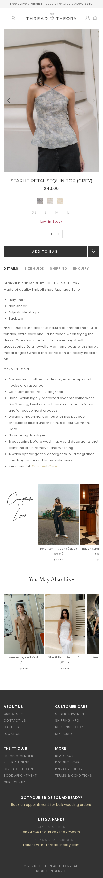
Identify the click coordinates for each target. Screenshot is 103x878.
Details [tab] (11, 268)
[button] (8, 100)
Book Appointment (20, 775)
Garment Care (45, 466)
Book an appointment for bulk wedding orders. (51, 804)
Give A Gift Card (19, 769)
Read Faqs (64, 756)
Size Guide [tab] (34, 268)
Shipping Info (67, 720)
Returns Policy (69, 727)
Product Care (68, 762)
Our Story (13, 714)
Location (12, 734)
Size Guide (64, 734)
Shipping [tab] (58, 268)
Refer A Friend (17, 762)
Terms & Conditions (73, 775)
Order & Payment (70, 714)
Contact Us (15, 720)
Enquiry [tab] (81, 268)
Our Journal (15, 782)
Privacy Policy (69, 769)
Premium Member (19, 756)
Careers (11, 727)
